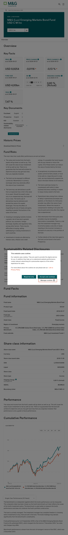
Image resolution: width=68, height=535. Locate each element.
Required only (29, 277)
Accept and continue (47, 277)
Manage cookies (46, 280)
